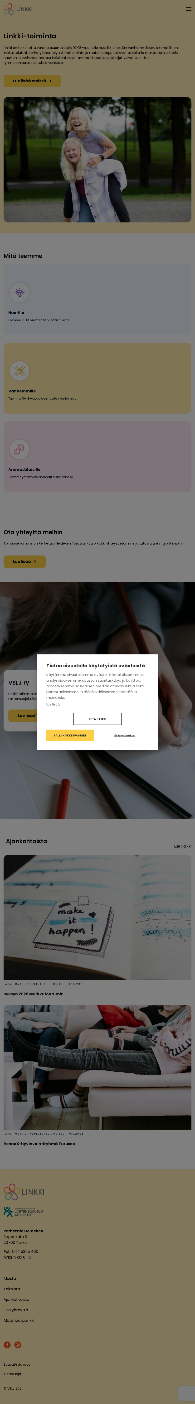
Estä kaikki (97, 718)
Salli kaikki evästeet (70, 735)
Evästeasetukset (125, 735)
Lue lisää (53, 704)
